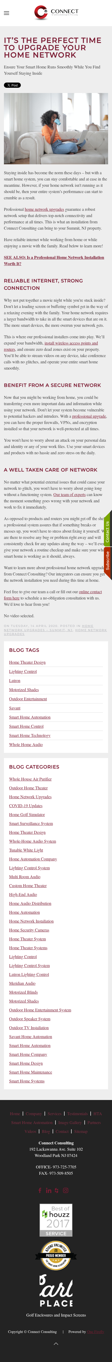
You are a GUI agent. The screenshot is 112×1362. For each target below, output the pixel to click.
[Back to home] (56, 13)
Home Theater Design (27, 662)
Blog (46, 1131)
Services (54, 1113)
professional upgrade (89, 416)
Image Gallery (70, 1122)
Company (34, 1113)
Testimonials (77, 1113)
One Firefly (95, 1331)
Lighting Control (23, 671)
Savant (14, 708)
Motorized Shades (24, 689)
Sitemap (81, 1131)
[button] (6, 13)
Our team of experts (69, 494)
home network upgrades (44, 209)
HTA (98, 1113)
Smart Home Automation (30, 717)
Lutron (14, 680)
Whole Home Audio (26, 744)
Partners (94, 1122)
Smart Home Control (26, 726)
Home (15, 1113)
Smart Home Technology (30, 735)
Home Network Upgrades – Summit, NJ (49, 628)
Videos (30, 1131)
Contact (62, 1131)
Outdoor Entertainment (28, 698)
